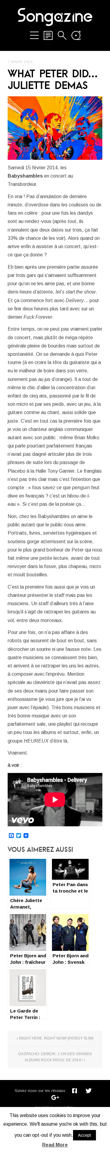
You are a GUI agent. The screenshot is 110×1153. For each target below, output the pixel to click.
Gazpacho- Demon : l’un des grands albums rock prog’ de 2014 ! (55, 1057)
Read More (55, 1144)
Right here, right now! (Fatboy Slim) (56, 1038)
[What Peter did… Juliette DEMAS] (55, 128)
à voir (14, 765)
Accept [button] (84, 1135)
